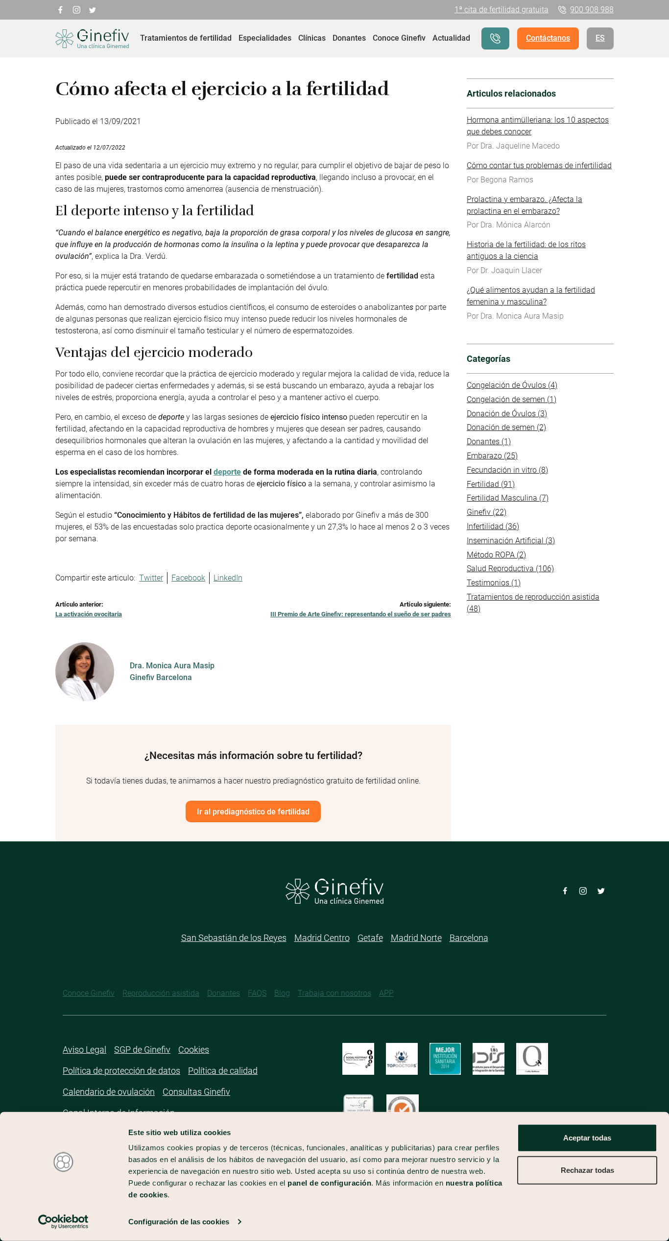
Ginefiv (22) (486, 512)
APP (386, 993)
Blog (282, 993)
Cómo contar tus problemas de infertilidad (539, 165)
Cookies (193, 1049)
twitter (93, 9)
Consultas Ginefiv (196, 1092)
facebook (60, 9)
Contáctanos (548, 38)
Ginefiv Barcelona (161, 677)
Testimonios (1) (494, 582)
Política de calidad (223, 1070)
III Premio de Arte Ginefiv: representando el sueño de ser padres (360, 614)
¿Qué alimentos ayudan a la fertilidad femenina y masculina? (531, 295)
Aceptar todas (587, 1138)
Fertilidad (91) (491, 484)
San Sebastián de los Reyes (234, 938)
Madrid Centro (322, 938)
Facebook (188, 578)
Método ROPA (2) (496, 554)
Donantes (349, 38)
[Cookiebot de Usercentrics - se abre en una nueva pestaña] (63, 1222)
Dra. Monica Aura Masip (172, 665)
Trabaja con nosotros (334, 993)
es (600, 38)
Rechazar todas (587, 1169)
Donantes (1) (489, 441)
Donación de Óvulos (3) (507, 413)
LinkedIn (228, 578)
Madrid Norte (416, 938)
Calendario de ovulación (109, 1092)
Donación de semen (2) (506, 427)
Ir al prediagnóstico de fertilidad (253, 811)
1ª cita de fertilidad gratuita (501, 9)
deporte (227, 472)
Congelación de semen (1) (511, 399)
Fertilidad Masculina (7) (508, 498)
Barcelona (469, 938)
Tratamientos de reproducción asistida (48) (533, 602)
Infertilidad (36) (493, 526)
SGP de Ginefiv (142, 1049)
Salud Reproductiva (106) (510, 568)
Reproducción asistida (160, 993)
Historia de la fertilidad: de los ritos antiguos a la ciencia (526, 250)
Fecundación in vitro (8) (507, 470)
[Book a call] (495, 38)
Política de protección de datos (121, 1070)
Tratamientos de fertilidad (186, 38)
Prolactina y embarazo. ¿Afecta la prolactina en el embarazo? (524, 205)
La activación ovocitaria (88, 614)
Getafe (370, 938)
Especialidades (265, 38)
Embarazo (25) (492, 455)
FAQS (257, 993)
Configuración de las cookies (178, 1221)
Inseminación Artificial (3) (511, 540)
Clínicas (312, 38)
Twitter (151, 578)
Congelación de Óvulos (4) (512, 385)
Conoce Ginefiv (399, 38)
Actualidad (451, 38)
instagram (77, 9)
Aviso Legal (84, 1049)
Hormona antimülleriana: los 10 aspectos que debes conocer (538, 125)
